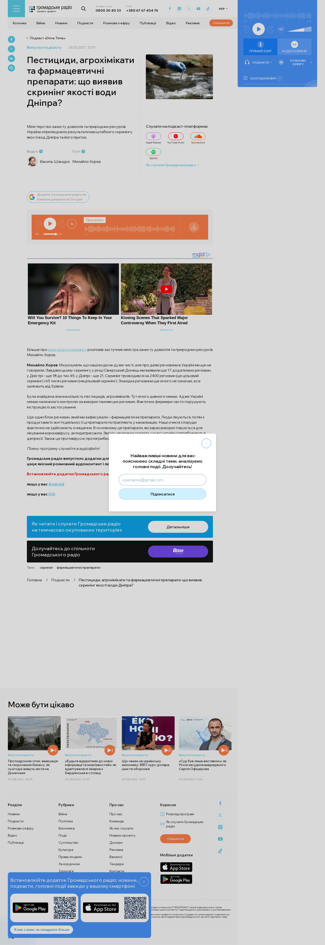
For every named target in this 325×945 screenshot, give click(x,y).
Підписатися (163, 494)
